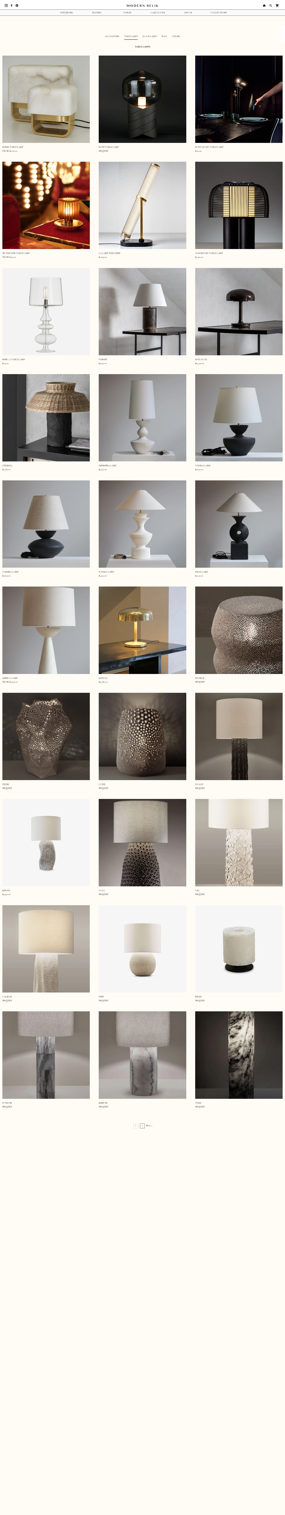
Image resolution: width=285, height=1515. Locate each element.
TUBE (198, 1102)
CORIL (102, 784)
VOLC (102, 890)
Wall (164, 36)
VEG (197, 890)
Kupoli (103, 678)
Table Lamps (131, 36)
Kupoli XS (201, 359)
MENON (103, 1102)
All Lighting (112, 36)
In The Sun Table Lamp (16, 253)
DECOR (188, 12)
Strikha (7, 465)
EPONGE (199, 678)
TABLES (127, 12)
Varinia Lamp (10, 571)
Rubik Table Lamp (12, 147)
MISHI (198, 996)
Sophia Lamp (106, 571)
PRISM (5, 784)
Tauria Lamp (203, 465)
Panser (103, 359)
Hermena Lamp (108, 465)
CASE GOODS (158, 12)
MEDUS (6, 890)
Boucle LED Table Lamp (209, 147)
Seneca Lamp (10, 678)
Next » (149, 1125)
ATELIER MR (66, 12)
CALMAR (7, 996)
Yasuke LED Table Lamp (209, 253)
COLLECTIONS (218, 12)
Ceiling (176, 36)
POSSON (7, 1102)
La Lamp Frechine (109, 253)
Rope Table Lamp (109, 147)
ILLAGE (199, 784)
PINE (101, 996)
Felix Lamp (201, 571)
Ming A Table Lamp (13, 359)
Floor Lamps (149, 36)
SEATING (97, 12)
